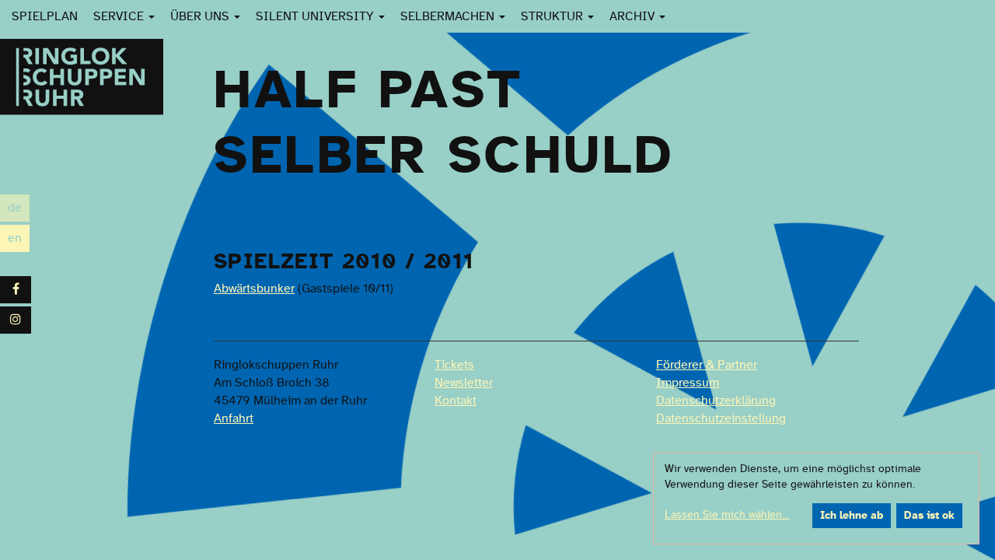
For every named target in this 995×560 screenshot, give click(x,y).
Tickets (454, 365)
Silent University (316, 16)
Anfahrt (233, 418)
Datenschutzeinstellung (721, 418)
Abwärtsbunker (254, 288)
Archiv (633, 16)
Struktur (553, 16)
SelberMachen (449, 16)
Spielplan (45, 16)
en (19, 240)
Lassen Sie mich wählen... (727, 514)
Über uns (201, 16)
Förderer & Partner (706, 365)
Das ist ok (929, 515)
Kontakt (456, 400)
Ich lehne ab (851, 515)
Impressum (687, 382)
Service (120, 16)
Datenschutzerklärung (716, 400)
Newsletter (464, 382)
